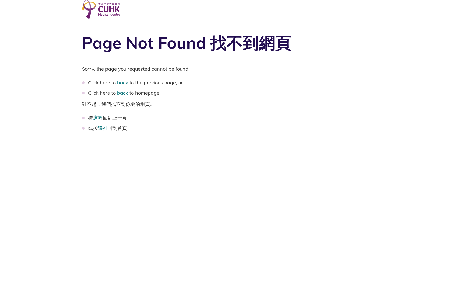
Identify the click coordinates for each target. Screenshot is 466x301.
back (122, 82)
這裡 (98, 118)
